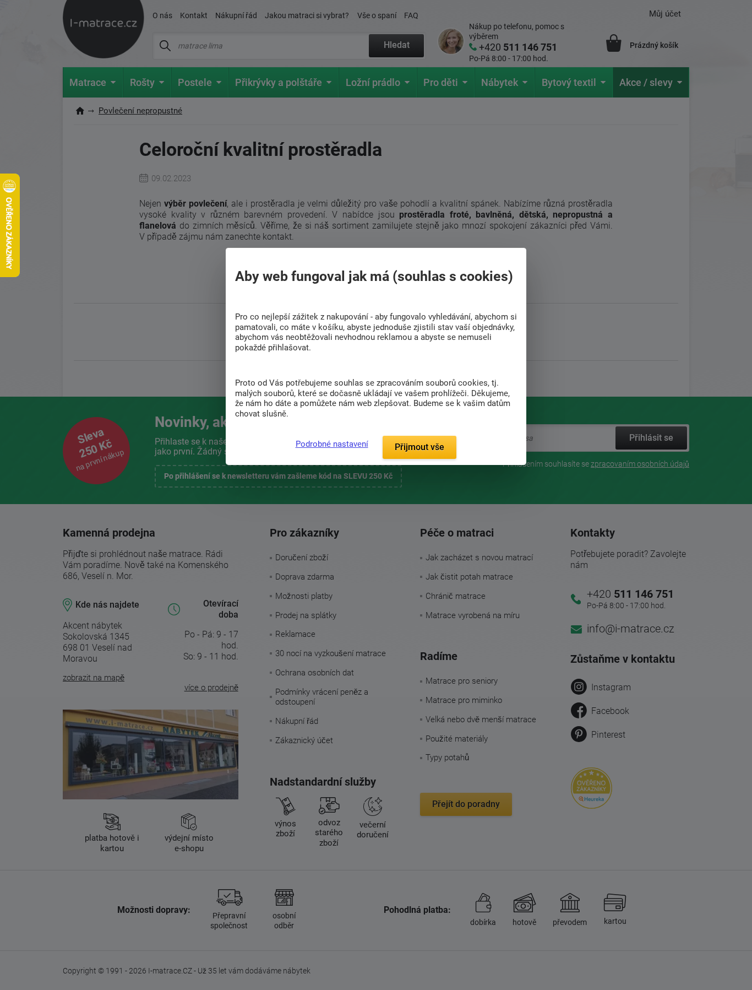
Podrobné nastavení (332, 444)
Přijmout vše (419, 447)
